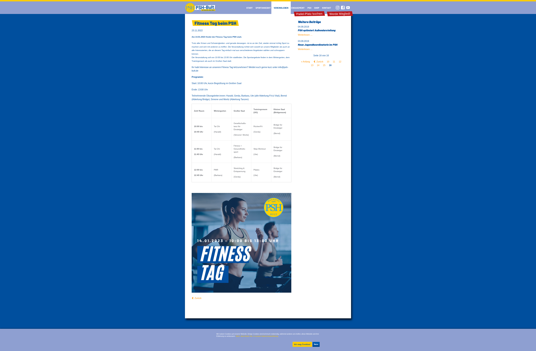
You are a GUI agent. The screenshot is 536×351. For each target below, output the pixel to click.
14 (318, 65)
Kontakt (326, 8)
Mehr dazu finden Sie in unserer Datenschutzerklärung (257, 336)
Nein (316, 344)
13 (312, 65)
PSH (309, 8)
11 (334, 61)
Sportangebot (263, 8)
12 (340, 61)
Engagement (298, 8)
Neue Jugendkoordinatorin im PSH (317, 44)
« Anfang (305, 61)
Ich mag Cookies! (302, 344)
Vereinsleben (281, 8)
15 (324, 65)
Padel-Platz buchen (309, 14)
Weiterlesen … (305, 35)
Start (249, 8)
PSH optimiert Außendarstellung (317, 30)
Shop (316, 8)
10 (328, 61)
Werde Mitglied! (340, 14)
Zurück (198, 298)
